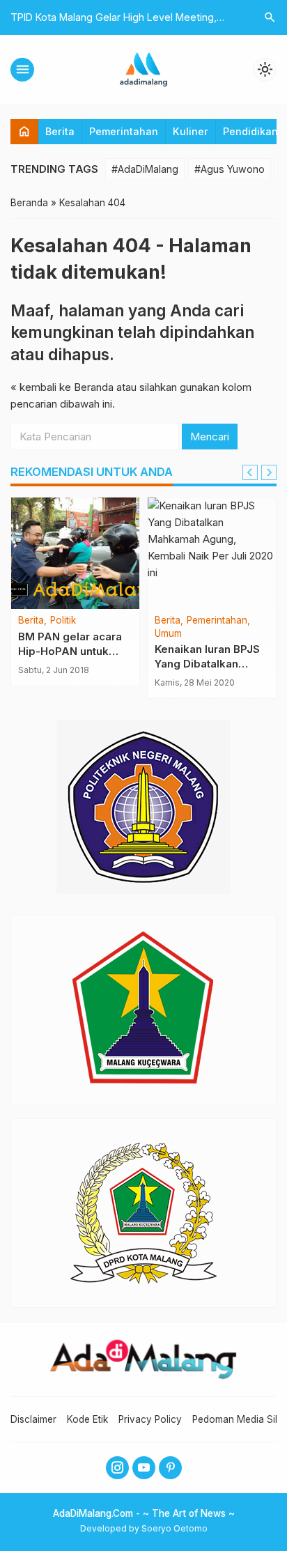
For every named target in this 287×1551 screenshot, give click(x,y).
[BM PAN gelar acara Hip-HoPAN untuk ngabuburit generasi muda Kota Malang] (75, 553)
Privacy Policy (150, 1419)
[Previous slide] (250, 472)
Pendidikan (250, 131)
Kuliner (190, 131)
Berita (60, 131)
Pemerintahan (123, 131)
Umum (168, 634)
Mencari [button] (209, 436)
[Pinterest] (170, 1467)
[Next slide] (269, 472)
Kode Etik (87, 1419)
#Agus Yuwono (229, 169)
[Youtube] (143, 1467)
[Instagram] (117, 1467)
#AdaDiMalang (144, 169)
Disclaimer (33, 1419)
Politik (63, 621)
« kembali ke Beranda (62, 387)
